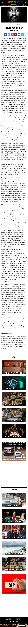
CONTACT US (13, 618)
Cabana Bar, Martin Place (14, 506)
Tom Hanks (17, 145)
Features (9, 24)
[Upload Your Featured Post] (14, 626)
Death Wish (9, 324)
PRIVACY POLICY (18, 618)
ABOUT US (9, 618)
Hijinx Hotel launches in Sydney (14, 570)
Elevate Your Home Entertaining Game (16, 421)
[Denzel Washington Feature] (5, 34)
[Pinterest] (15, 34)
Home (5, 24)
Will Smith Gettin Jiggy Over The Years (16, 538)
